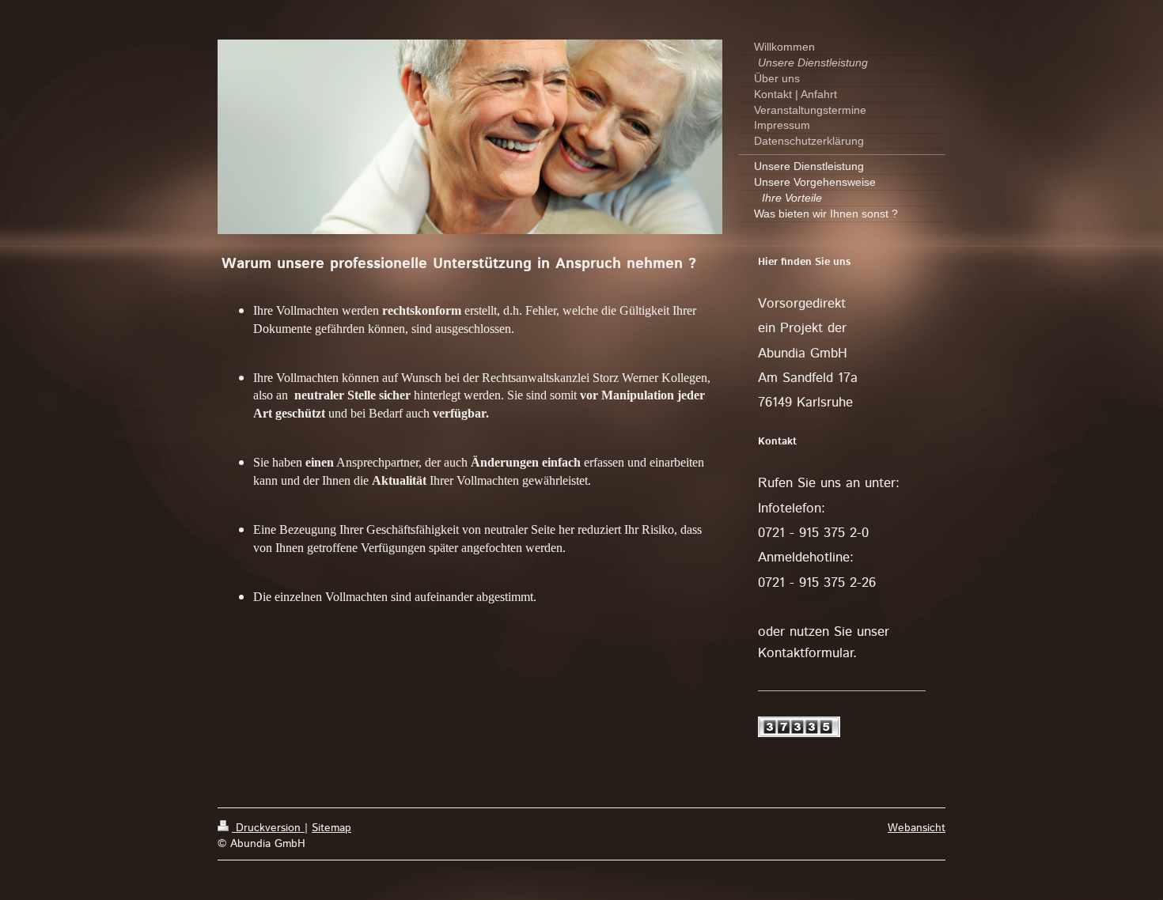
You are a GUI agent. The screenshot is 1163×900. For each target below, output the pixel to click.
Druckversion (268, 828)
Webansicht (916, 828)
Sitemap (331, 828)
